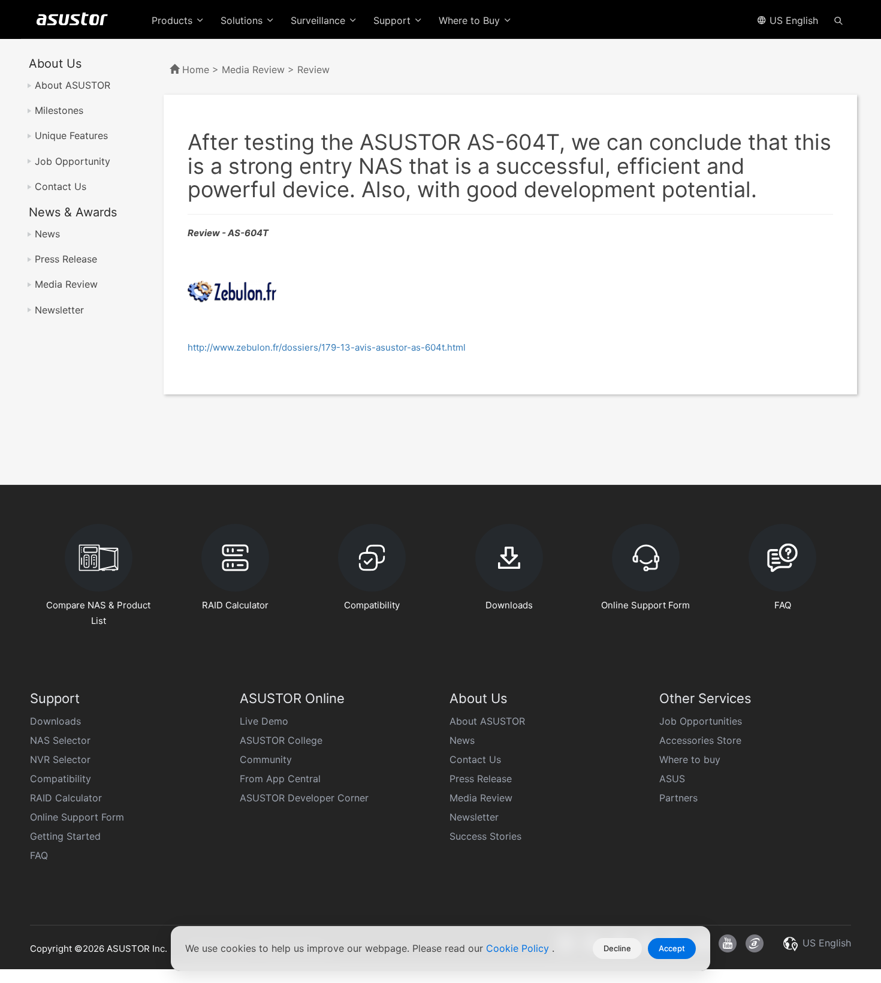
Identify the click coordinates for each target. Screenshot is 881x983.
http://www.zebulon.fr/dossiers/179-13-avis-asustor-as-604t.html (327, 347)
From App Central (280, 779)
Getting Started (65, 836)
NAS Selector (60, 740)
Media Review (66, 284)
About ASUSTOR (72, 85)
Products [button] (173, 20)
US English (792, 20)
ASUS (672, 779)
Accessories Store (700, 740)
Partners (678, 798)
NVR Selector (60, 759)
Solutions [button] (243, 20)
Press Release (66, 259)
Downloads (55, 721)
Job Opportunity (72, 161)
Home (195, 70)
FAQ (39, 855)
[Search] (838, 20)
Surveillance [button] (319, 20)
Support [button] (393, 20)
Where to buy (689, 759)
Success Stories (485, 836)
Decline (617, 948)
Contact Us (60, 186)
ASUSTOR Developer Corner (304, 798)
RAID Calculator (66, 798)
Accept (672, 948)
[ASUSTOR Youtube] (728, 943)
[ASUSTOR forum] (755, 943)
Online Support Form (77, 817)
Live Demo (264, 721)
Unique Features (71, 135)
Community (266, 759)
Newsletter (59, 310)
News (47, 234)
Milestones (59, 110)
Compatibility (60, 779)
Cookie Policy (519, 948)
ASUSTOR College (281, 740)
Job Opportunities (700, 721)
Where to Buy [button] (471, 20)
